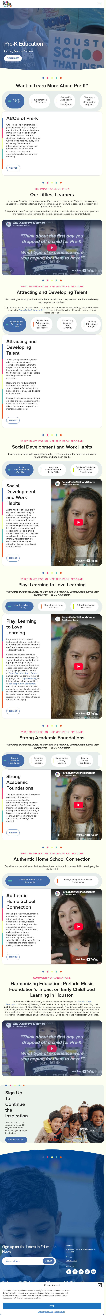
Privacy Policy (60, 1312)
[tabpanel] (52, 143)
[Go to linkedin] (81, 1271)
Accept (52, 1306)
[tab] (14, 101)
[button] (99, 1285)
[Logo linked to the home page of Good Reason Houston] (7, 4)
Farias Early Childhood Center (33, 310)
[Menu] (99, 4)
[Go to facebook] (68, 1271)
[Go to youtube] (93, 1271)
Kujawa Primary (29, 678)
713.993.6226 (71, 1261)
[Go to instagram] (75, 1271)
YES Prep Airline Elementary (22, 684)
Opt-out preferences (45, 1312)
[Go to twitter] (87, 1271)
